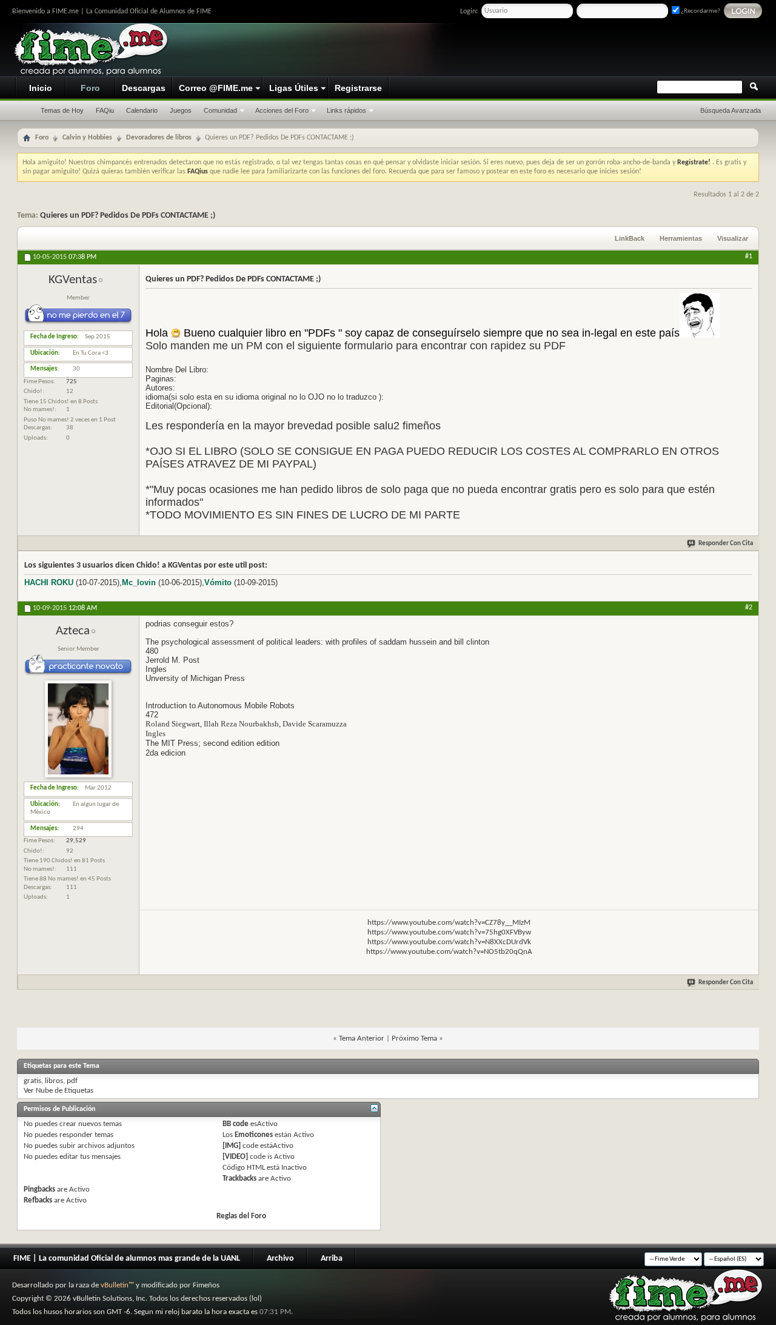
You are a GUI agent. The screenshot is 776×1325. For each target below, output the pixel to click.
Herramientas (681, 238)
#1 (748, 256)
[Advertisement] (537, 50)
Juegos (181, 110)
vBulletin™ (117, 1285)
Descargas (144, 88)
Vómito (218, 582)
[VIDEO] (235, 1157)
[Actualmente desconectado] (78, 776)
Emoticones (254, 1135)
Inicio (40, 88)
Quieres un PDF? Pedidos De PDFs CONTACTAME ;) (127, 215)
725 (71, 381)
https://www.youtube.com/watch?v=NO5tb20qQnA (449, 952)
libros (54, 1081)
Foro (90, 88)
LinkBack (629, 238)
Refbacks (38, 1200)
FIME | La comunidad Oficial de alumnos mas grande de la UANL (126, 1258)
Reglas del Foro (241, 1216)
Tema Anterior (361, 1038)
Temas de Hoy (62, 110)
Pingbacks (39, 1189)
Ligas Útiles (293, 88)
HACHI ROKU (48, 582)
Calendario (142, 110)
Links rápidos (346, 110)
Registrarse (358, 88)
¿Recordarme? (700, 11)
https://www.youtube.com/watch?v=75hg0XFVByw (449, 932)
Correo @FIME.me (216, 88)
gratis (32, 1081)
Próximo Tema (414, 1038)
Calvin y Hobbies (87, 137)
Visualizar (732, 238)
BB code (235, 1124)
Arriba (332, 1258)
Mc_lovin (139, 582)
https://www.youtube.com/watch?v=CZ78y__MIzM (448, 923)
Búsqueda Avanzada (730, 110)
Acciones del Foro (282, 110)
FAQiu (105, 110)
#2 (748, 607)
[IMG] (231, 1146)
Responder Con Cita (725, 543)
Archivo (280, 1258)
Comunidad (220, 110)
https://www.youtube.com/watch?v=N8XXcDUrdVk (449, 942)
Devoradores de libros (159, 137)
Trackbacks (239, 1178)
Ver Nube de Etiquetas (58, 1091)
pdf (72, 1081)
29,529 (76, 840)
